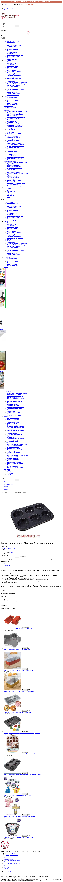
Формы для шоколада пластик (15, 146)
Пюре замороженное (12, 42)
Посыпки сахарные (12, 67)
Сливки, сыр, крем (12, 59)
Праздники (7, 187)
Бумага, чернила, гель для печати (16, 108)
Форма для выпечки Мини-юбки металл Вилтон (17, 795)
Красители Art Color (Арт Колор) (16, 84)
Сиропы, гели (10, 57)
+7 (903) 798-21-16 (8, 4)
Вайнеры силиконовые (13, 137)
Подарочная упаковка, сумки (15, 186)
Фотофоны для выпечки (13, 130)
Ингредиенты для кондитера (11, 41)
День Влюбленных (12, 191)
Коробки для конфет (12, 176)
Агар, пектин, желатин (13, 44)
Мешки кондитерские (13, 118)
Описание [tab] (6, 563)
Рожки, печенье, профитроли (15, 55)
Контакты (6, 867)
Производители (8, 871)
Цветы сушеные (11, 70)
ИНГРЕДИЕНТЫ (8, 202)
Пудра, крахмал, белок (13, 56)
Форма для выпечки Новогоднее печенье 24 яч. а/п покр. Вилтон (22, 733)
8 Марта (9, 192)
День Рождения (11, 190)
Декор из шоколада (12, 97)
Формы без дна (11, 154)
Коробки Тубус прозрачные (14, 164)
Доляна (11, 552)
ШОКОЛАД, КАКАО (9, 257)
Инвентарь (6, 110)
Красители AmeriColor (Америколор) (17, 82)
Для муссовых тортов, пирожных (16, 148)
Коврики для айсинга (13, 139)
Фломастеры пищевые (13, 86)
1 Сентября (10, 194)
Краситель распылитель (13, 93)
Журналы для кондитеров (14, 133)
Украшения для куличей (14, 75)
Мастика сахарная (12, 52)
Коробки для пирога (12, 175)
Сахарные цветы (11, 63)
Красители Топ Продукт (13, 85)
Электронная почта (6, 598)
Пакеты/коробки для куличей (15, 181)
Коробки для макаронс (13, 177)
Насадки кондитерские (13, 115)
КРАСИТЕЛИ (7, 240)
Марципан (10, 53)
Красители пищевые (9, 79)
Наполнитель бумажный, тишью (16, 183)
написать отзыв (11, 548)
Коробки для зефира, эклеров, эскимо (17, 173)
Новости (6, 868)
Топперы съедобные (12, 66)
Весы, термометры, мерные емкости (17, 111)
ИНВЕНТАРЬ (7, 391)
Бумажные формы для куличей (15, 157)
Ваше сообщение (5, 604)
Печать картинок (8, 106)
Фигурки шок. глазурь (13, 99)
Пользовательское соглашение (12, 860)
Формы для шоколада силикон (15, 144)
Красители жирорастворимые (15, 89)
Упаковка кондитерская (10, 161)
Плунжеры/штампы (12, 141)
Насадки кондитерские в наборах (16, 117)
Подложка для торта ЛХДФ (14, 168)
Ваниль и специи (11, 48)
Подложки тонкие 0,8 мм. (14, 166)
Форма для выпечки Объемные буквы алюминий (17, 712)
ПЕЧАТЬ (6, 267)
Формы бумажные (12, 155)
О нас (5, 857)
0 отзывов (3, 548)
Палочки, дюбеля (11, 121)
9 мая (8, 197)
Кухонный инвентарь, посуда (15, 114)
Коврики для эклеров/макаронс (15, 125)
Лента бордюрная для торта (14, 119)
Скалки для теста (12, 128)
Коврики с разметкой (13, 124)
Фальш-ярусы (11, 129)
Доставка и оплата (8, 859)
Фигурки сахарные (12, 64)
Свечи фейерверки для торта (15, 77)
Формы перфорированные (14, 152)
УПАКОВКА (7, 442)
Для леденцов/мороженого (14, 143)
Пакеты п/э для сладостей (14, 180)
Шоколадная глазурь (12, 104)
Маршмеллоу (10, 74)
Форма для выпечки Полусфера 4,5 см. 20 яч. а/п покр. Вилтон (21, 753)
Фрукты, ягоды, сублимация (15, 71)
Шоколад (6, 96)
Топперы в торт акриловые (14, 68)
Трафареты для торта (13, 140)
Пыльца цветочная (12, 92)
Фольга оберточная (12, 184)
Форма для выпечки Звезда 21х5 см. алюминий (17, 649)
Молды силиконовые (13, 136)
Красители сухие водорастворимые (16, 88)
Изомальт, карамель (12, 49)
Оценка (3, 599)
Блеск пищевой (11, 81)
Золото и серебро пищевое (14, 78)
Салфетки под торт (12, 169)
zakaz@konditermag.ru (29, 4)
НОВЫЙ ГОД (10, 195)
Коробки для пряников (13, 172)
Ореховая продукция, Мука (14, 50)
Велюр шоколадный (12, 100)
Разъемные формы (12, 151)
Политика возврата (9, 862)
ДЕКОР (6, 221)
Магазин (6, 866)
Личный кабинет (8, 484)
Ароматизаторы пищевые (14, 45)
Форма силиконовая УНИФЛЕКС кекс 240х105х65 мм (19, 628)
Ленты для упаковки (12, 179)
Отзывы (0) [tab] (7, 565)
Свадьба (9, 188)
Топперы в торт (11, 73)
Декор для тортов (8, 60)
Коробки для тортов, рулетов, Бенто (17, 162)
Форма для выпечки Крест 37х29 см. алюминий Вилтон (19, 816)
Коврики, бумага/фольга (13, 122)
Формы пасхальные (12, 159)
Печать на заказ (11, 107)
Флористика (10, 132)
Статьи (5, 870)
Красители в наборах (13, 95)
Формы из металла (12, 150)
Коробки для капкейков (13, 170)
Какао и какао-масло (12, 103)
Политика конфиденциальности (12, 863)
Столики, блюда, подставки (14, 126)
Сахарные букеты (12, 61)
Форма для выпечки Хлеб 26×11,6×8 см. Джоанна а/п (18, 670)
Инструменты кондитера (14, 113)
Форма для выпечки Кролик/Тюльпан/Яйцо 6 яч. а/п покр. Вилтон (22, 774)
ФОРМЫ (6, 416)
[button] (1, 20)
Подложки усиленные (13, 165)
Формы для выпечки (13, 147)
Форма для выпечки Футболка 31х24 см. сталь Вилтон (19, 837)
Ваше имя (3, 596)
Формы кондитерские (9, 135)
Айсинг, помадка (11, 46)
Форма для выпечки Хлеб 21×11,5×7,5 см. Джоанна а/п (19, 691)
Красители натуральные (13, 90)
